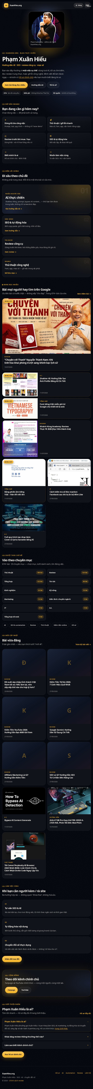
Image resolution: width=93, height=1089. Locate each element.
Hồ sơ (74, 625)
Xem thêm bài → (84, 294)
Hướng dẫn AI (37, 85)
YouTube (25, 990)
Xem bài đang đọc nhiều (15, 85)
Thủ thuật (45, 625)
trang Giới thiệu (61, 1028)
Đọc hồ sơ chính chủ (13, 1054)
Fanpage (11, 990)
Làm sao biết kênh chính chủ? (19, 1045)
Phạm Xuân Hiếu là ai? (15, 1021)
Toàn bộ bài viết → (83, 644)
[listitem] (24, 124)
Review (33, 625)
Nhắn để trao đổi (12, 959)
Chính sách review (16, 1080)
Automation (70, 1073)
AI (5, 625)
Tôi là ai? (53, 85)
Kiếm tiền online (60, 625)
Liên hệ (88, 1073)
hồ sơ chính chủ (26, 77)
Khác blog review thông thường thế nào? (24, 1036)
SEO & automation (18, 625)
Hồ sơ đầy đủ (85, 1013)
